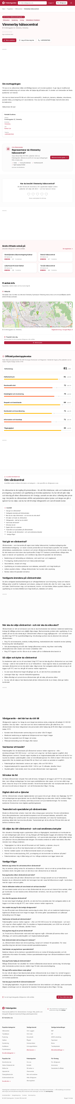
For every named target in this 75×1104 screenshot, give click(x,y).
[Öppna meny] (71, 3)
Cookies (24, 1095)
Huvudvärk (30, 1037)
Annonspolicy (31, 1095)
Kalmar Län (7, 128)
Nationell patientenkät (12, 360)
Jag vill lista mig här (27, 40)
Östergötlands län (7, 1074)
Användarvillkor (6, 1095)
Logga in (51, 3)
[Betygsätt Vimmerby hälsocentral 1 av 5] (29, 194)
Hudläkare (5, 1046)
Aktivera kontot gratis (13, 17)
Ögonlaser (54, 1040)
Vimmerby (7, 124)
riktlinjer (63, 1010)
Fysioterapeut (6, 1049)
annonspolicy (49, 1091)
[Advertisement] (37, 63)
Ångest (29, 1040)
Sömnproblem (31, 1043)
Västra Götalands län (8, 1065)
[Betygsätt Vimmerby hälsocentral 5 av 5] (46, 194)
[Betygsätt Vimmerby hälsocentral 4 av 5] (42, 194)
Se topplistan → (68, 248)
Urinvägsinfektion (32, 1046)
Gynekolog (5, 1043)
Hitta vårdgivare (31, 1077)
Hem (3, 9)
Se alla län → (6, 1081)
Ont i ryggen (30, 1031)
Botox (53, 1043)
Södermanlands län (8, 1077)
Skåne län (5, 1068)
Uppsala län (5, 1071)
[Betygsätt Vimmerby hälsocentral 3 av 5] (37, 194)
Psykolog (5, 1037)
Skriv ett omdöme (32, 1074)
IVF (52, 1034)
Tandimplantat (55, 1046)
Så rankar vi (30, 1068)
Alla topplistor (31, 1080)
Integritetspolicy (16, 1095)
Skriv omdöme (10, 40)
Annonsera (54, 1065)
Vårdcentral (18, 9)
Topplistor (10, 9)
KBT (52, 1031)
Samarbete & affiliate (57, 1068)
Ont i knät (29, 1034)
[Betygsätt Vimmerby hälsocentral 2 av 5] (33, 194)
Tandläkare (5, 1034)
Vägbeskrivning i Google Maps (61, 329)
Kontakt (29, 1065)
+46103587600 (45, 40)
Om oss (29, 1062)
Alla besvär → (31, 1050)
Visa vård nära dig (66, 997)
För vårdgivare (61, 3)
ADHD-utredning (56, 1037)
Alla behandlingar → (57, 1050)
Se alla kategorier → (8, 1053)
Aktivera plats (38, 342)
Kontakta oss (8, 1017)
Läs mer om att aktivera (18, 167)
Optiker (4, 1040)
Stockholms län (6, 1062)
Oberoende (30, 1071)
